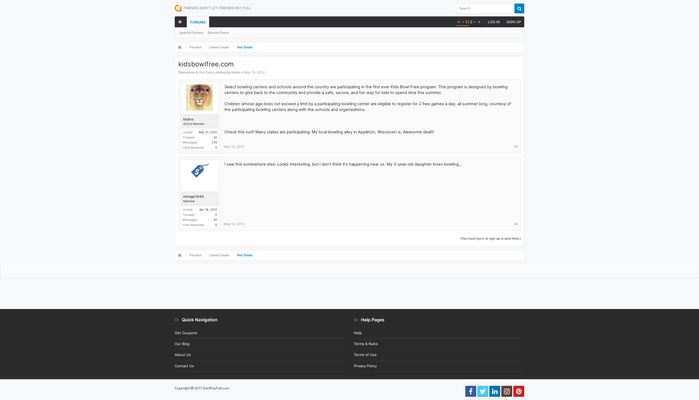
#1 (516, 147)
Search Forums (191, 33)
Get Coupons (186, 333)
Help (358, 333)
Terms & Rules (366, 344)
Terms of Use (365, 354)
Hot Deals (206, 72)
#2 (516, 224)
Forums (198, 22)
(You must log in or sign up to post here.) (490, 238)
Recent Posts (218, 33)
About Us (183, 354)
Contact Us (184, 366)
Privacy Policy (365, 366)
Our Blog (182, 344)
